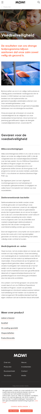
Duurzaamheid (9, 371)
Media (23, 375)
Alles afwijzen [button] (14, 411)
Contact (24, 371)
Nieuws (23, 362)
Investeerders (26, 367)
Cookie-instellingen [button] (19, 406)
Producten (7, 7)
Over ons (7, 362)
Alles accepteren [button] (26, 411)
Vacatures (7, 375)
